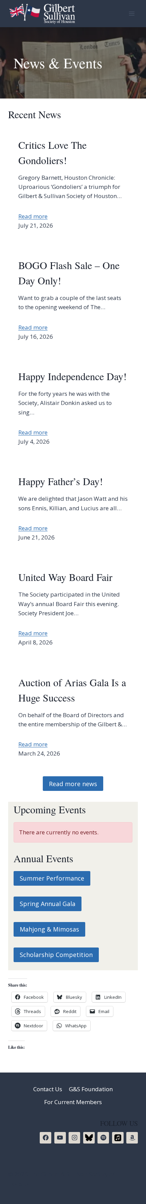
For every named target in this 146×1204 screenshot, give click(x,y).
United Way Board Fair (65, 577)
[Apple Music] (118, 1138)
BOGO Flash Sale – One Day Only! (69, 272)
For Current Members (73, 1102)
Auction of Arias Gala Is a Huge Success (72, 689)
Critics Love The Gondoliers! (52, 152)
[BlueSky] (89, 1138)
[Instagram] (74, 1138)
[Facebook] (45, 1138)
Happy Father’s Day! (60, 481)
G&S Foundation (91, 1089)
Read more (33, 216)
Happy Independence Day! (72, 376)
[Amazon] (132, 1138)
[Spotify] (103, 1138)
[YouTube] (60, 1138)
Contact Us (47, 1089)
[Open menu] (131, 13)
